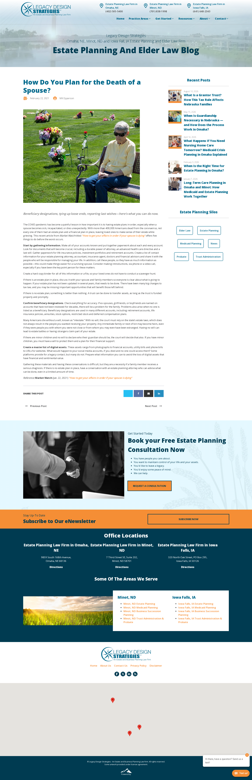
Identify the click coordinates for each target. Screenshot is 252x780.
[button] (149, 486)
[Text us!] (241, 774)
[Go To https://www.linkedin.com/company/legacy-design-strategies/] (129, 674)
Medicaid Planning (190, 243)
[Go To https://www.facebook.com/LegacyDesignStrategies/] (116, 674)
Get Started (163, 18)
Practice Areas (138, 18)
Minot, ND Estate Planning (139, 603)
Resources (185, 18)
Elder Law (184, 230)
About (204, 18)
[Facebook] (138, 393)
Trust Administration (208, 256)
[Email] (148, 393)
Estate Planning (209, 230)
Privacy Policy (138, 665)
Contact (220, 18)
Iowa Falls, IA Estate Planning (195, 603)
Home (120, 18)
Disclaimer (155, 665)
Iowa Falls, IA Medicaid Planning (197, 607)
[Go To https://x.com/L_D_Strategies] (123, 674)
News (214, 243)
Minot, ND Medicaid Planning (140, 607)
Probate (181, 256)
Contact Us (120, 665)
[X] (128, 393)
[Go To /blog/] (135, 674)
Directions (56, 567)
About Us (105, 665)
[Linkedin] (159, 393)
